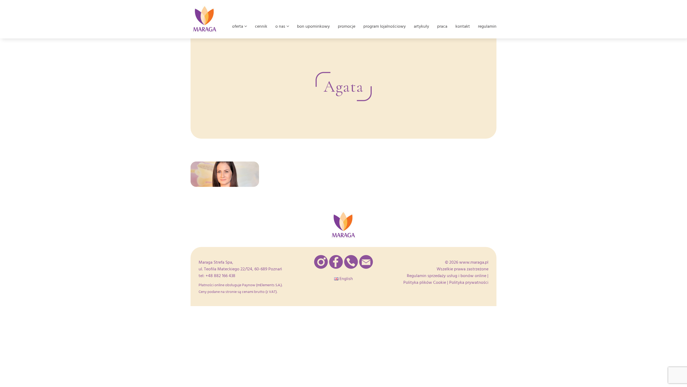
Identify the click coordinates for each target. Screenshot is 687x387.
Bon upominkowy (313, 26)
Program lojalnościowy (384, 26)
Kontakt (462, 26)
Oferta (238, 26)
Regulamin (487, 26)
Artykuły (421, 26)
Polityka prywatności (468, 282)
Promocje (346, 26)
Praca (442, 26)
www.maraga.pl (473, 262)
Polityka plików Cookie (424, 282)
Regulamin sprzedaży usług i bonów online (446, 276)
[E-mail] (366, 262)
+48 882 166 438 (220, 276)
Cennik (261, 26)
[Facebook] (336, 262)
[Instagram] (321, 262)
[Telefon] (351, 262)
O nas (280, 26)
